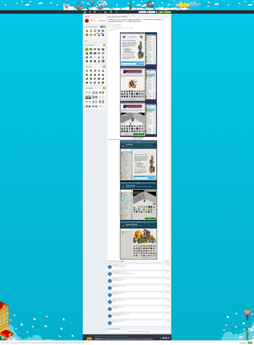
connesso (135, 331)
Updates (122, 261)
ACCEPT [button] (250, 342)
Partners (125, 336)
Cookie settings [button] (243, 342)
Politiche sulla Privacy (100, 336)
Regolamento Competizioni (112, 336)
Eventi (121, 336)
